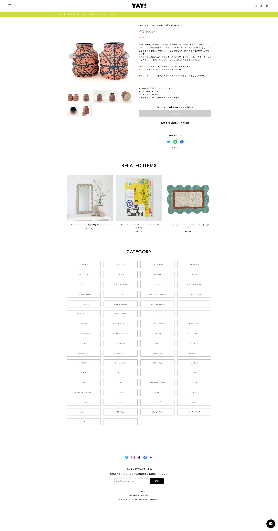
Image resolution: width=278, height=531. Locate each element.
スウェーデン (157, 412)
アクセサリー (83, 274)
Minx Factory (194, 323)
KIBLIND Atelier (120, 284)
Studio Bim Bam (83, 314)
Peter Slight (157, 314)
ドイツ (194, 402)
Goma (120, 373)
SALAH (194, 382)
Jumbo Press (157, 284)
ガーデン (120, 274)
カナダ (83, 412)
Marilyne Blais (83, 353)
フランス (83, 402)
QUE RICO (194, 343)
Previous (71, 56)
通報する (175, 147)
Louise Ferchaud (157, 323)
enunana (157, 373)
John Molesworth (83, 333)
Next (127, 56)
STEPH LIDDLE (120, 314)
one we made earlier (157, 294)
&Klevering (157, 363)
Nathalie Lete (157, 353)
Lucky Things (194, 353)
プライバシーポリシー (139, 492)
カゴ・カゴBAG (157, 265)
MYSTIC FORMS (194, 294)
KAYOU (194, 373)
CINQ (83, 373)
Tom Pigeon (120, 294)
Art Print (157, 274)
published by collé (157, 382)
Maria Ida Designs (120, 333)
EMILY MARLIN (84, 304)
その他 (120, 392)
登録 (157, 481)
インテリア (83, 265)
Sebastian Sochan (120, 323)
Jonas (157, 343)
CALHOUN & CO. (194, 284)
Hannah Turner (194, 333)
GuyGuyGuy (120, 343)
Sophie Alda (194, 314)
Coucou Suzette (120, 353)
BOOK (157, 392)
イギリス (194, 392)
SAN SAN (157, 333)
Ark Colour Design (157, 304)
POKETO (84, 323)
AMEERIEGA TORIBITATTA (84, 392)
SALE (121, 422)
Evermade (84, 284)
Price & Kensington (83, 294)
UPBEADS (83, 343)
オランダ (157, 402)
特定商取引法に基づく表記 (139, 495)
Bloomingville (120, 363)
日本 (83, 422)
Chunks (194, 304)
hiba (120, 382)
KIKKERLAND (83, 363)
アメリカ (120, 412)
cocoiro (83, 382)
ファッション (194, 265)
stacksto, (194, 363)
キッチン (120, 265)
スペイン (120, 402)
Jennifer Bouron (120, 304)
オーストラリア (194, 412)
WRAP (194, 274)
